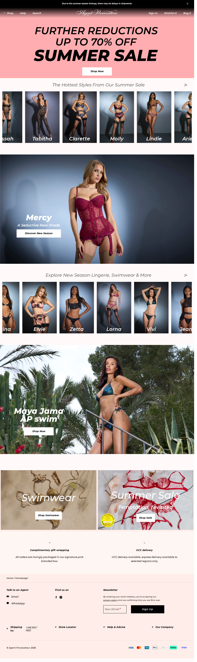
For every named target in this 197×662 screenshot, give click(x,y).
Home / (11, 578)
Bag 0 (187, 13)
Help (23, 13)
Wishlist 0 (170, 13)
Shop (10, 13)
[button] (153, 13)
